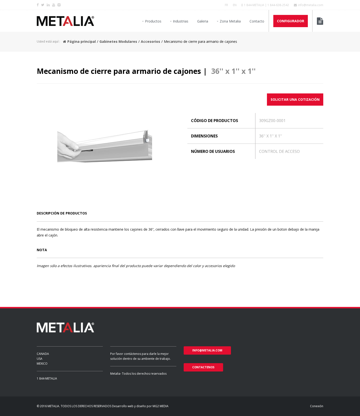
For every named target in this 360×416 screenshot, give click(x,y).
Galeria (202, 21)
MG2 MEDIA (160, 406)
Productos (153, 21)
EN (235, 5)
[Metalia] (65, 21)
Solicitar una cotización (295, 99)
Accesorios (150, 41)
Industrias (180, 21)
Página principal (81, 41)
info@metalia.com (310, 5)
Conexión (316, 406)
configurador (290, 21)
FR (226, 5)
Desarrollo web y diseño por (132, 406)
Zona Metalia (230, 21)
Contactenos (203, 367)
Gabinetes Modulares (118, 41)
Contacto (257, 21)
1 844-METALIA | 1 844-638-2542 (266, 5)
